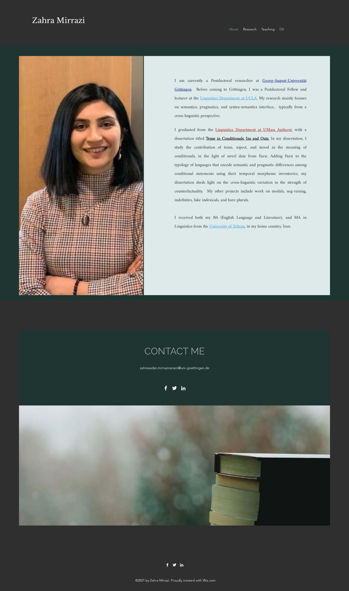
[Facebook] (166, 388)
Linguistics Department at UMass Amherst (253, 130)
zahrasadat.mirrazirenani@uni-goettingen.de (174, 368)
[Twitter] (174, 388)
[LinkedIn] (183, 388)
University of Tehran (227, 226)
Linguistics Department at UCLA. (228, 98)
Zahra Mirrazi (58, 20)
